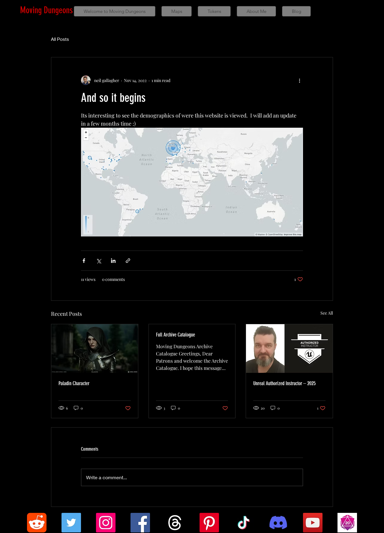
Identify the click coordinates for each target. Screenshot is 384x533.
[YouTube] (312, 522)
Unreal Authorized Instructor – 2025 (284, 383)
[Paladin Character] (94, 348)
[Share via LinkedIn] (113, 260)
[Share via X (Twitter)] (98, 260)
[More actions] (299, 80)
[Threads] (174, 522)
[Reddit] (36, 522)
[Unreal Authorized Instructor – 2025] (289, 348)
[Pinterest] (209, 522)
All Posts (60, 39)
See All (326, 313)
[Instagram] (106, 522)
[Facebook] (140, 522)
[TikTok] (244, 522)
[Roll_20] (347, 522)
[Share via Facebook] (84, 260)
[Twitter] (71, 522)
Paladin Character (73, 383)
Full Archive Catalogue (175, 334)
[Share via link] (128, 260)
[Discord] (278, 522)
